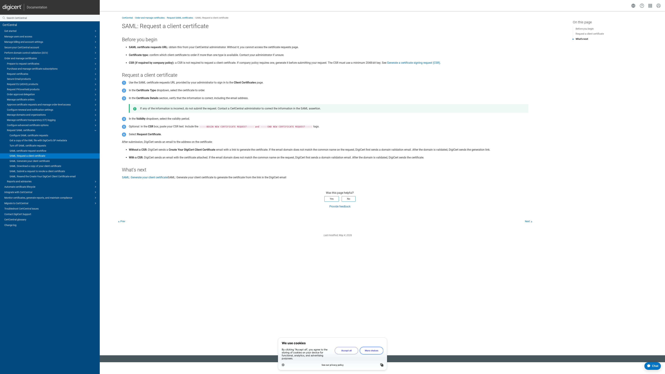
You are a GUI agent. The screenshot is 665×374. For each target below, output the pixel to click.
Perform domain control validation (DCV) (26, 52)
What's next (582, 39)
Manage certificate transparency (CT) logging (31, 120)
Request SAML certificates (21, 130)
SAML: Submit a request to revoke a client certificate (37, 171)
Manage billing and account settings (23, 42)
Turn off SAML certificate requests (28, 145)
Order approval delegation (21, 94)
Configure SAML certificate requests (29, 135)
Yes (332, 198)
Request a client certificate (590, 33)
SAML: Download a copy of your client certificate (35, 166)
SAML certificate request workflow (28, 150)
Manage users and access (18, 36)
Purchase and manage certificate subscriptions (32, 68)
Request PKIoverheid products (23, 89)
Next (527, 221)
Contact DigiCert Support (17, 214)
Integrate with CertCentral (18, 192)
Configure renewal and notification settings (30, 109)
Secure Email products (19, 79)
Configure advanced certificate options (27, 125)
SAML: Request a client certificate (27, 155)
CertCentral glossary (15, 219)
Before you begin (585, 28)
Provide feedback (340, 206)
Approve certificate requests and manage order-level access (39, 104)
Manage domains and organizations (26, 114)
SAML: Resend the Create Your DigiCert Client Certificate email (43, 176)
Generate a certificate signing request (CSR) (413, 62)
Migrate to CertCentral (16, 203)
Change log (10, 225)
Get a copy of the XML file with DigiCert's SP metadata (38, 140)
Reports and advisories (19, 181)
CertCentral (10, 25)
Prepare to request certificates (23, 63)
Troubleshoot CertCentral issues (21, 208)
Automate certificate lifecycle (19, 186)
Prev (122, 221)
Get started (10, 31)
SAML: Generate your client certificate (30, 161)
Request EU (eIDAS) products (22, 84)
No (348, 198)
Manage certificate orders (20, 99)
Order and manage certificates (20, 58)
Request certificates (17, 74)
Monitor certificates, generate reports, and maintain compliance (38, 197)
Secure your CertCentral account (21, 47)
